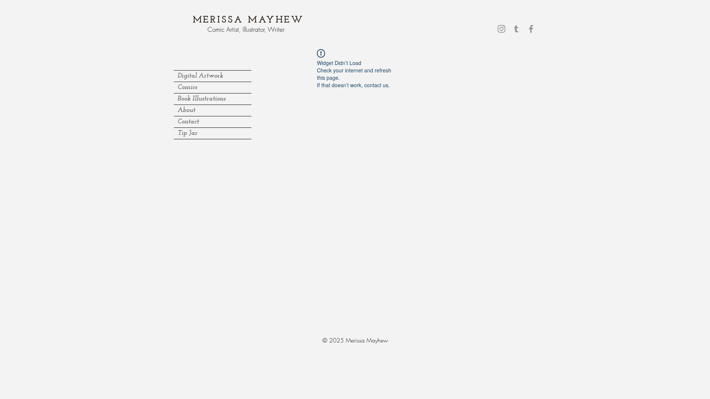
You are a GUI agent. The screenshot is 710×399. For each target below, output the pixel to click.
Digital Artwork (200, 76)
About (186, 110)
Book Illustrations (202, 99)
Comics (187, 87)
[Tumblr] (516, 29)
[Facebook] (531, 29)
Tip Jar (187, 133)
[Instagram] (501, 29)
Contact (188, 122)
